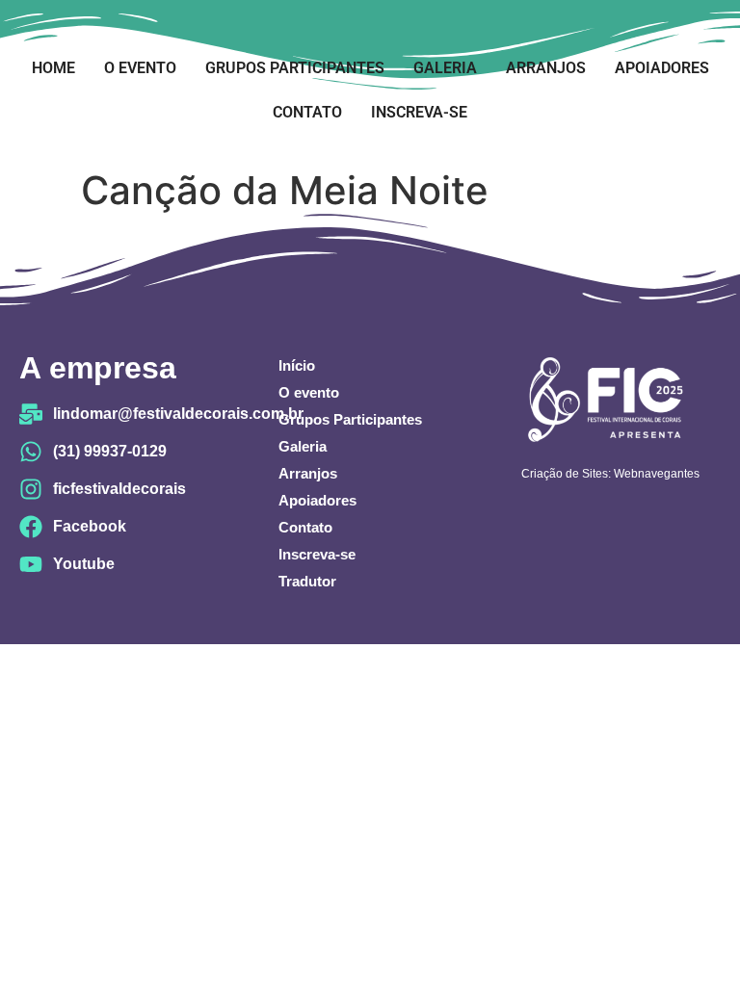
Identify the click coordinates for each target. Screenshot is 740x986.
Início (296, 365)
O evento (140, 68)
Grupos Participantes (294, 68)
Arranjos (546, 68)
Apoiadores (662, 68)
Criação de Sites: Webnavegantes (610, 473)
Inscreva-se (419, 112)
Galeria (445, 68)
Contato (307, 112)
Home (53, 68)
